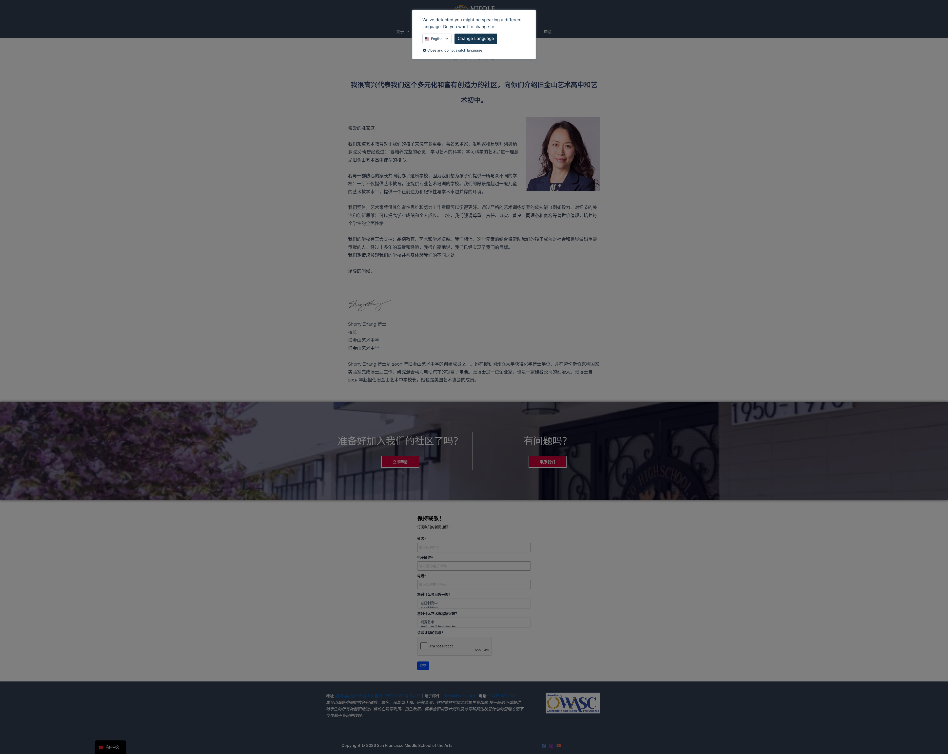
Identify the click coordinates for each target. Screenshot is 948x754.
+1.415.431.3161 (502, 695)
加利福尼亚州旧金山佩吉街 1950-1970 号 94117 (377, 695)
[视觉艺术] (474, 621)
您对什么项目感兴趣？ (434, 594)
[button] (406, 31)
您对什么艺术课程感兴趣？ (438, 613)
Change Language (476, 38)
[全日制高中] (474, 602)
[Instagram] (551, 745)
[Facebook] (544, 745)
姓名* (421, 538)
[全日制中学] (474, 608)
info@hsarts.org (460, 695)
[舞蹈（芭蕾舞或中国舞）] (474, 627)
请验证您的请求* (430, 632)
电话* (421, 576)
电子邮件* (425, 557)
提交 (423, 665)
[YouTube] (558, 745)
